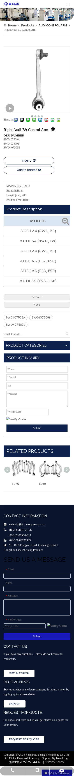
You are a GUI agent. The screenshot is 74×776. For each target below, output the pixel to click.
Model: (10, 185)
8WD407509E (15, 325)
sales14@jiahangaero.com (27, 524)
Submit (37, 428)
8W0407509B (41, 317)
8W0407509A (15, 317)
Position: (11, 199)
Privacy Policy (54, 762)
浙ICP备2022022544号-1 (26, 762)
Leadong (62, 758)
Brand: (10, 190)
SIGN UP (14, 704)
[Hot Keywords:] (67, 334)
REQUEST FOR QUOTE (24, 739)
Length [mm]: (14, 195)
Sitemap (34, 758)
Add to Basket (27, 170)
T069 (42, 484)
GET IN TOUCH (19, 673)
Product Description (24, 209)
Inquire (26, 161)
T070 (15, 484)
